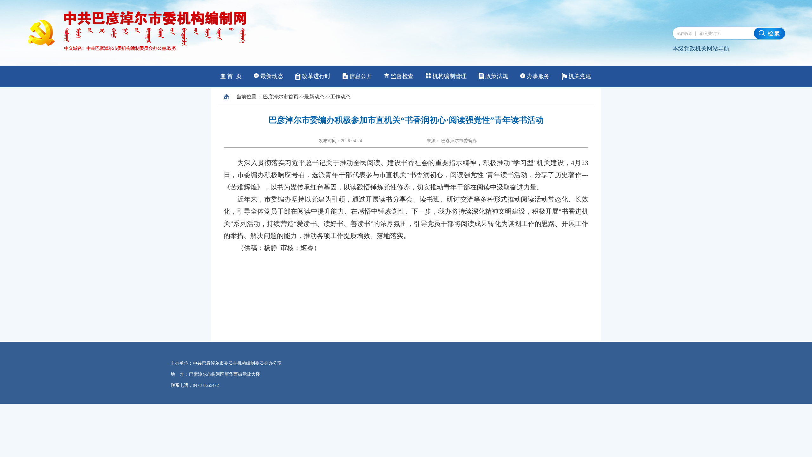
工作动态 (340, 96)
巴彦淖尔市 (275, 96)
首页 (293, 96)
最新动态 (314, 96)
